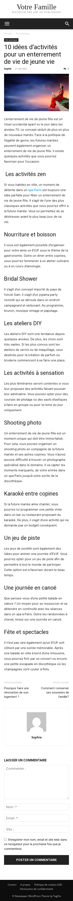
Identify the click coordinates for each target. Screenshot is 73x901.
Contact (12, 884)
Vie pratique (23, 33)
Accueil (8, 33)
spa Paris (35, 190)
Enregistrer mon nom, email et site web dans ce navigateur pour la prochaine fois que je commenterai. (35, 844)
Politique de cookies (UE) (48, 884)
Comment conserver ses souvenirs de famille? (55, 692)
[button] (6, 23)
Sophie (8, 68)
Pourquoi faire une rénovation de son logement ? (16, 692)
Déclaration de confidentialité (36, 889)
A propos (25, 884)
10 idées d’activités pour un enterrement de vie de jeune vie (32, 54)
